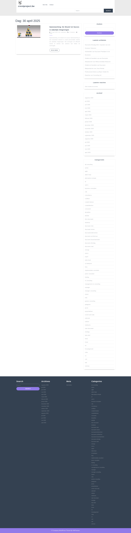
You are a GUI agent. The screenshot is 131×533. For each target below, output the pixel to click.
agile (86, 171)
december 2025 (89, 125)
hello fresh (88, 260)
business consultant (90, 188)
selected (87, 318)
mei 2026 (87, 108)
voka (86, 352)
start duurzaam (89, 328)
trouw (86, 342)
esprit (86, 256)
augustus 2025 (89, 138)
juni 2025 (87, 145)
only (86, 297)
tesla (86, 338)
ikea (86, 267)
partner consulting (90, 301)
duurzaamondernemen (91, 232)
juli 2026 (87, 101)
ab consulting (88, 164)
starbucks (88, 325)
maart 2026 (88, 115)
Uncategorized (89, 349)
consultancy (88, 195)
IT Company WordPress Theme (60, 530)
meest (86, 294)
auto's (86, 185)
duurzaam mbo (89, 226)
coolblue (87, 198)
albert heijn (88, 174)
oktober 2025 (88, 132)
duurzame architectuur (91, 236)
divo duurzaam (89, 219)
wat (86, 362)
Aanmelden (69, 385)
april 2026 (88, 111)
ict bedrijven (88, 263)
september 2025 (89, 135)
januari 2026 (88, 121)
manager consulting (90, 290)
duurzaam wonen (90, 229)
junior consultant (89, 273)
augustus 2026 (89, 97)
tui (85, 345)
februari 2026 (88, 118)
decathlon (87, 212)
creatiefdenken (89, 205)
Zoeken (99, 24)
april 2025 (88, 152)
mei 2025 (87, 149)
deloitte (87, 215)
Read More (55, 51)
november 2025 (89, 128)
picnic (86, 308)
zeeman (87, 366)
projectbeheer (89, 311)
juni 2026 (87, 104)
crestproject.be (26, 6)
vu (85, 355)
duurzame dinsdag (90, 243)
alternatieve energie (90, 178)
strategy (87, 331)
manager (87, 287)
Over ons (45, 4)
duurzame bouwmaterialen (92, 239)
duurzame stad (89, 246)
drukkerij (87, 222)
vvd (86, 359)
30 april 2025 (54, 32)
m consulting (88, 280)
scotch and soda (89, 314)
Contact (52, 4)
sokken (87, 321)
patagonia (87, 304)
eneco (86, 253)
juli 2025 (87, 142)
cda (86, 191)
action (86, 168)
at (85, 181)
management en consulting (92, 284)
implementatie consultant (92, 270)
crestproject (63, 32)
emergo (87, 249)
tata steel (87, 335)
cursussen (88, 208)
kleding (87, 277)
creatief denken (89, 202)
